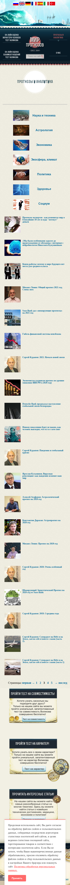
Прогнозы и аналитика (58, 36)
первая (26, 682)
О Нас (58, 52)
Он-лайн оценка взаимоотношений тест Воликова (11, 55)
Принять (17, 878)
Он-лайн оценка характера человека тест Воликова (12, 38)
